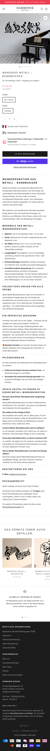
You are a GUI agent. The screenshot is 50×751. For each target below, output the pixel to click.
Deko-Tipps (7, 667)
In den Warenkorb (25, 154)
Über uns (6, 659)
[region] (25, 601)
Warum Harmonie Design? (12, 675)
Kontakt (5, 671)
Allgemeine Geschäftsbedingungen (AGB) (18, 631)
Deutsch (24, 726)
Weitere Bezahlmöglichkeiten (25, 167)
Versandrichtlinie (8, 648)
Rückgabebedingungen (11, 507)
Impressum (6, 635)
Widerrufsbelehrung (10, 644)
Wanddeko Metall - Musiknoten (17, 572)
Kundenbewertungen (10, 663)
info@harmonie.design (17, 474)
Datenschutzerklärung (11, 639)
